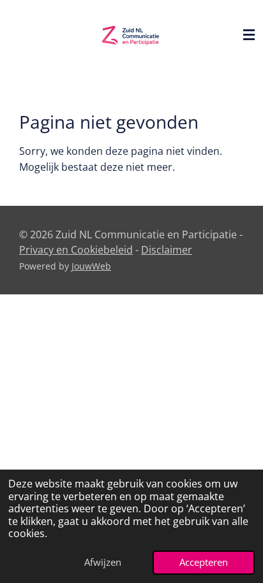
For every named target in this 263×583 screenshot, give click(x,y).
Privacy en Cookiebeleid (76, 250)
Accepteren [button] (203, 562)
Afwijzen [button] (102, 562)
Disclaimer (166, 250)
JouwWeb (91, 266)
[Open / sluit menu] (249, 35)
